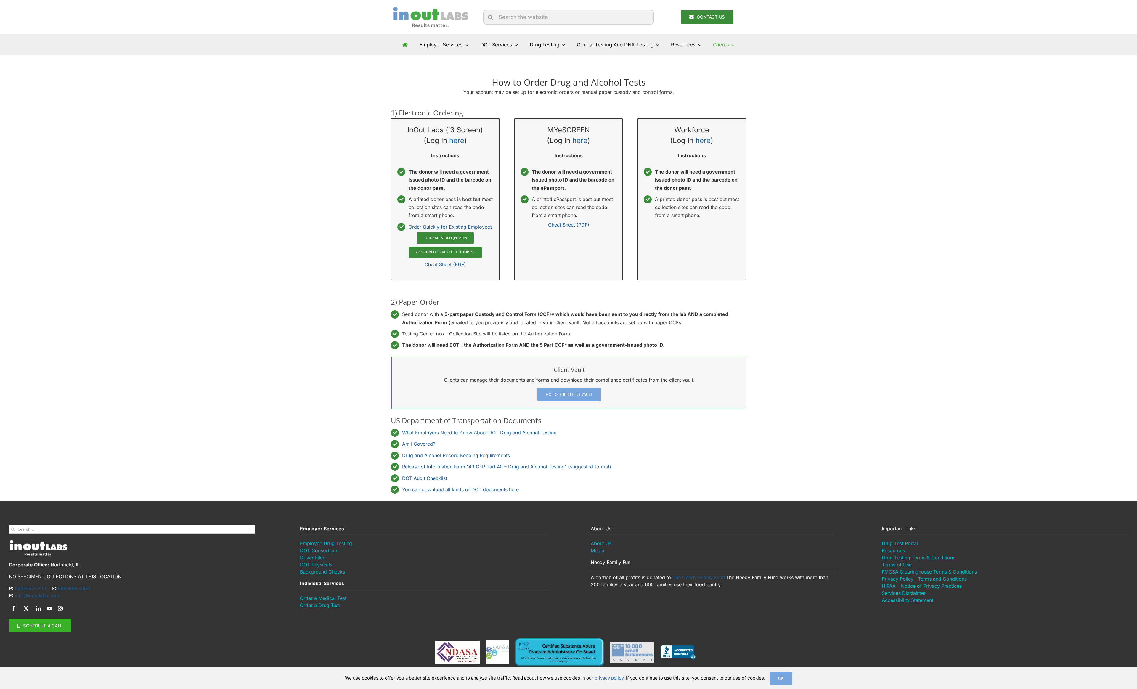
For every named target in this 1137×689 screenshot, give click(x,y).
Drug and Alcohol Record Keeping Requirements (456, 455)
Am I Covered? (418, 444)
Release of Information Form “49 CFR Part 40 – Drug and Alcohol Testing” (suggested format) (506, 467)
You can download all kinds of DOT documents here (460, 489)
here (456, 140)
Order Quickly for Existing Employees (450, 227)
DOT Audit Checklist (424, 478)
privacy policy (609, 678)
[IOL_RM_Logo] (430, 8)
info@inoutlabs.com (37, 595)
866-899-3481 (74, 588)
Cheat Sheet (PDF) (445, 264)
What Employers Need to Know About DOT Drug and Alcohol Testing (479, 433)
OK (781, 678)
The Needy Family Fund (698, 577)
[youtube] (49, 608)
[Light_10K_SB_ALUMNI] (632, 644)
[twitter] (26, 608)
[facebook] (13, 608)
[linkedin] (38, 608)
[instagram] (60, 608)
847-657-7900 (31, 588)
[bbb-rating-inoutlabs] (678, 648)
